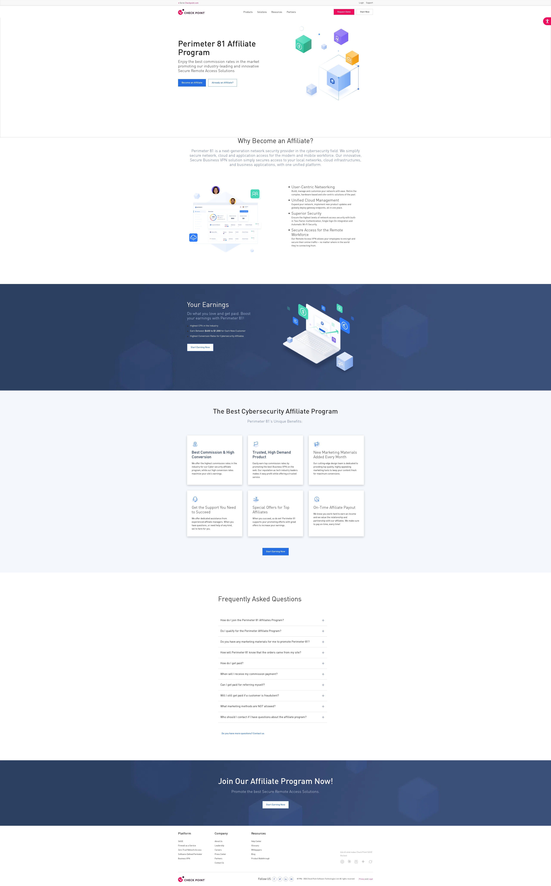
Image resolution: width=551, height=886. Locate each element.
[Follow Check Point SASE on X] (280, 879)
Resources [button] (276, 12)
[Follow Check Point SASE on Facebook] (274, 879)
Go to (189, 3)
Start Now (364, 12)
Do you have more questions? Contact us (243, 733)
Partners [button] (291, 12)
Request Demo (344, 12)
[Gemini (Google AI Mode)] (363, 862)
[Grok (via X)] (370, 863)
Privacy (361, 879)
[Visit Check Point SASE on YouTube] (291, 879)
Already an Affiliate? (222, 83)
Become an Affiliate (192, 83)
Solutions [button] (262, 12)
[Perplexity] (356, 863)
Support (369, 3)
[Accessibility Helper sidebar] (547, 21)
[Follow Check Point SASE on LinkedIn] (285, 879)
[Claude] (349, 862)
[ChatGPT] (342, 863)
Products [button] (248, 12)
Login (361, 3)
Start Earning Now (275, 805)
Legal (370, 879)
